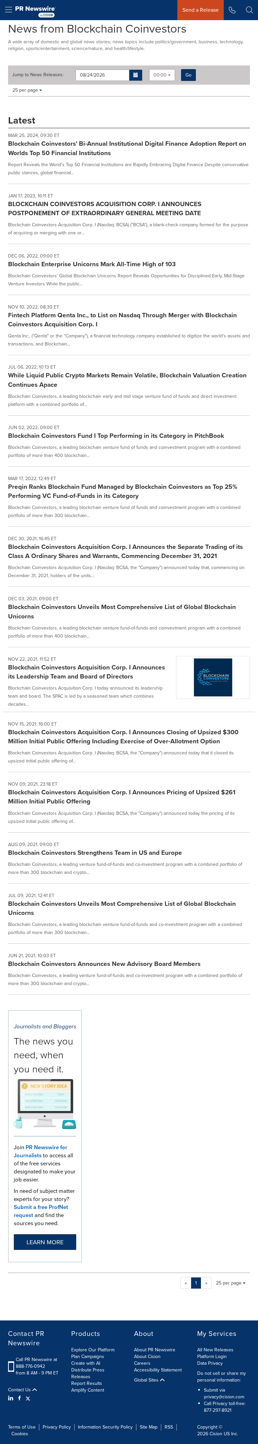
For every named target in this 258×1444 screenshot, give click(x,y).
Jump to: (37, 75)
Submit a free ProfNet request (41, 1211)
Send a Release (200, 10)
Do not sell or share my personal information (221, 1377)
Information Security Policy (105, 1427)
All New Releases (215, 1349)
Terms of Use (22, 1427)
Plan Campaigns (87, 1356)
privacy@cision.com (224, 1396)
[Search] (249, 10)
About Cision (147, 1356)
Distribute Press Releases (87, 1373)
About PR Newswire (154, 1349)
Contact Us (20, 1390)
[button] (135, 75)
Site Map (149, 1427)
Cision (216, 1433)
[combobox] (162, 75)
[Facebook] (19, 1398)
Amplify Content (87, 1390)
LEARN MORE (45, 1242)
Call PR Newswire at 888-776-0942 (36, 1363)
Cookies (19, 1433)
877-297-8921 (217, 1410)
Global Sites (147, 1380)
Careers (142, 1363)
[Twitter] (28, 1398)
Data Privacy (210, 1363)
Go (188, 75)
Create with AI (85, 1363)
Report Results (86, 1383)
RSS (169, 1427)
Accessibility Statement (158, 1369)
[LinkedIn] (11, 1398)
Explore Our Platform (93, 1349)
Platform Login (212, 1356)
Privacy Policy (57, 1427)
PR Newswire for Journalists (40, 1151)
